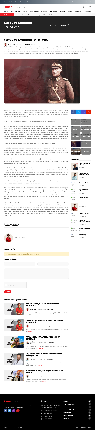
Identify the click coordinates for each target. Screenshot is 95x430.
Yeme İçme (88, 11)
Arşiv (81, 1)
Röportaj (62, 11)
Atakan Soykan (84, 214)
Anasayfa (51, 24)
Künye (16, 1)
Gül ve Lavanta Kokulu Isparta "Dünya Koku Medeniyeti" (44, 321)
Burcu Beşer (83, 235)
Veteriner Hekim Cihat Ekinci (32, 342)
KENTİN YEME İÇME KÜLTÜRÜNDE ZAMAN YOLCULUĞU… (42, 304)
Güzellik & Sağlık (34, 11)
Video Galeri (74, 1)
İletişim (89, 427)
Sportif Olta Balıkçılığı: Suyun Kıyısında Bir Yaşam (44, 371)
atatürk (15, 224)
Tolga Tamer (83, 197)
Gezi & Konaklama (15, 11)
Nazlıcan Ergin (84, 183)
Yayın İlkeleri (30, 1)
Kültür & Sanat (54, 11)
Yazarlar (22, 1)
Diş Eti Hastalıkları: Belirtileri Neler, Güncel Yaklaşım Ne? (44, 355)
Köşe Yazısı (44, 11)
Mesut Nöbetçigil (84, 228)
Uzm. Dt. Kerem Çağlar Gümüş (33, 359)
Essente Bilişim (10, 427)
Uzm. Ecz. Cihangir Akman (84, 220)
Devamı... (37, 315)
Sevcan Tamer (11, 44)
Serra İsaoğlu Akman (83, 190)
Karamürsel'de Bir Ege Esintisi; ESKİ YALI (27, 15)
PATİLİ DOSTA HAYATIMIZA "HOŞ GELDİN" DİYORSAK (43, 338)
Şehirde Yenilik (78, 11)
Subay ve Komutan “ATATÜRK (58, 26)
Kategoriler (60, 24)
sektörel (69, 11)
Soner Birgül (32, 376)
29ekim (7, 224)
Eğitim (6, 11)
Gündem (25, 11)
